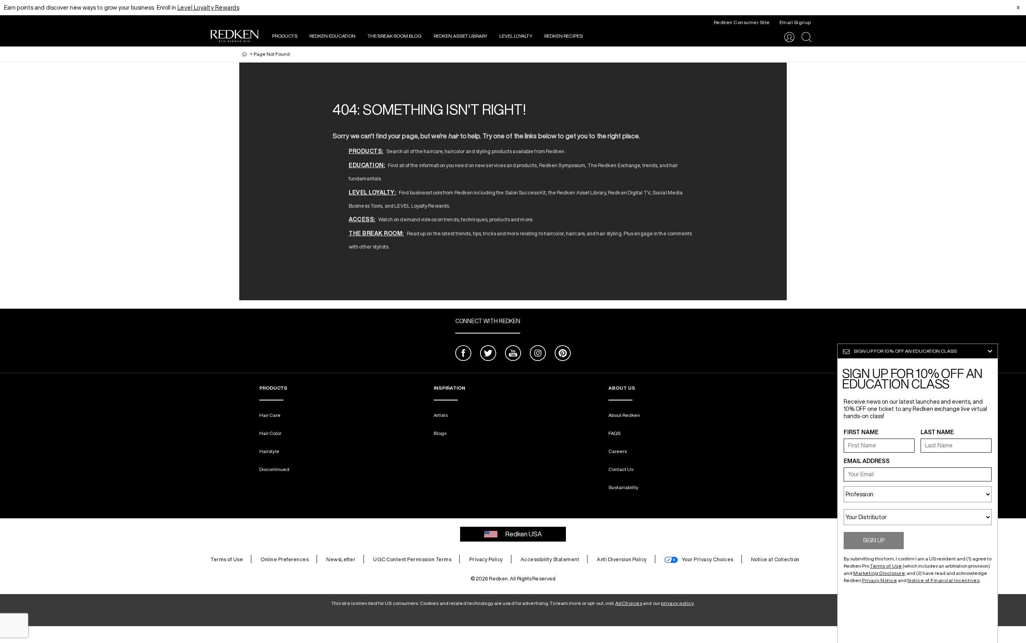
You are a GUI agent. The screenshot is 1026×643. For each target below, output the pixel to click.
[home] (244, 54)
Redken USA (523, 534)
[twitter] (488, 354)
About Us (621, 387)
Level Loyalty (515, 35)
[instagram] (538, 354)
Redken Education (332, 35)
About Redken (624, 415)
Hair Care (270, 415)
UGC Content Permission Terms (412, 559)
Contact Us (620, 469)
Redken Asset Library (460, 35)
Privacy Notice (879, 580)
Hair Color (270, 433)
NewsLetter (340, 559)
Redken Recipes (563, 35)
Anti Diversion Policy (622, 559)
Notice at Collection (775, 559)
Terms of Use (226, 559)
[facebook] (463, 354)
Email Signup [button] (795, 22)
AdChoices (628, 603)
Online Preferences (285, 559)
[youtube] (513, 354)
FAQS (614, 433)
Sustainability (623, 487)
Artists (441, 415)
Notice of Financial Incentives (943, 580)
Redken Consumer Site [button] (742, 22)
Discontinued (274, 469)
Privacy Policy (486, 559)
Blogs (440, 433)
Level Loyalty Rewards (209, 7)
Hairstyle (269, 451)
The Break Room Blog (395, 35)
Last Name (937, 432)
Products (284, 35)
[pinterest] (563, 354)
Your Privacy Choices (707, 559)
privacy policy (677, 603)
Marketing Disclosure (879, 573)
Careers (617, 451)
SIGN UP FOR (905, 351)
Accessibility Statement (550, 559)
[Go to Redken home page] (234, 37)
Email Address (867, 461)
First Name (861, 432)
